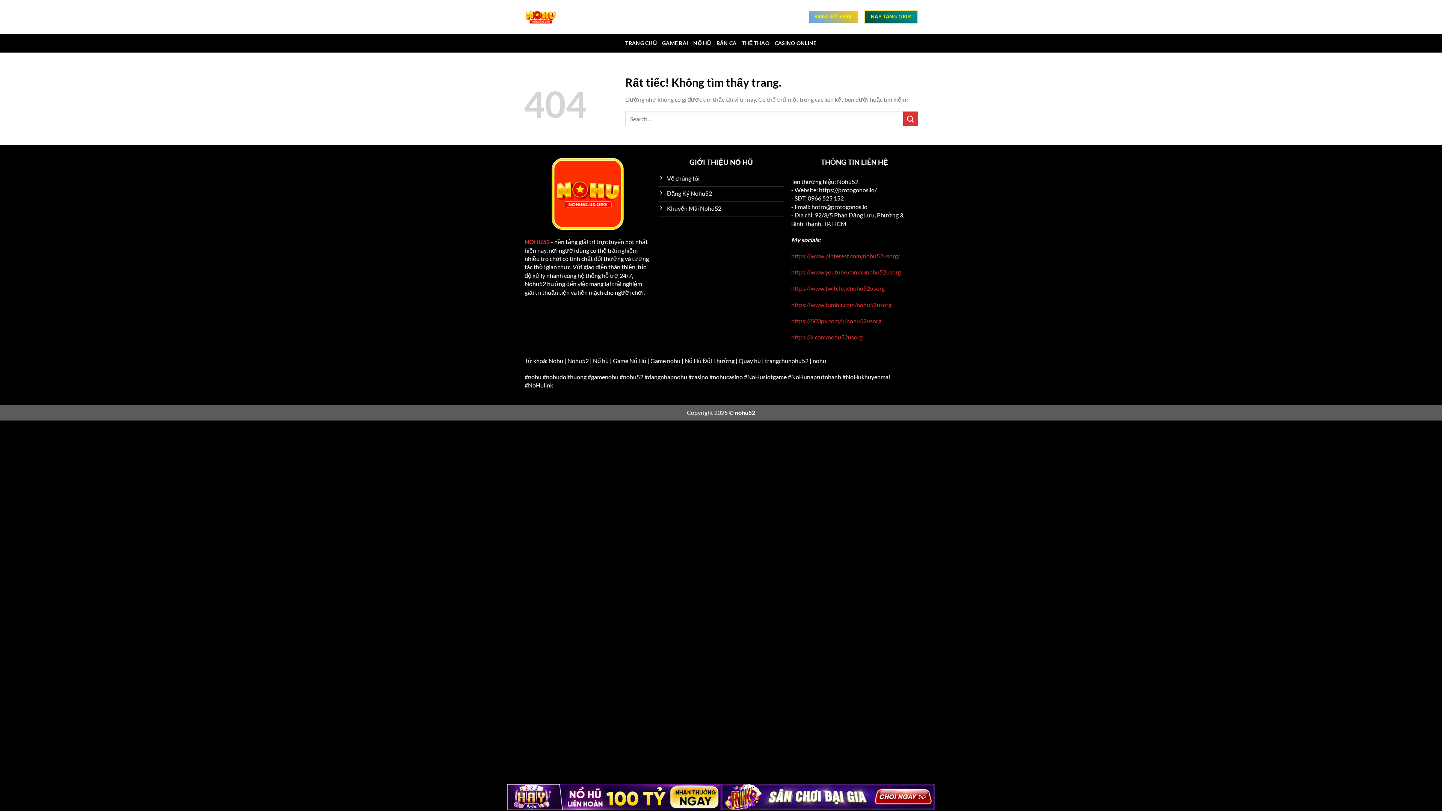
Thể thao (755, 43)
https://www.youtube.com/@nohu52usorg (846, 272)
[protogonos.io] (544, 17)
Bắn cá (726, 43)
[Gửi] (910, 119)
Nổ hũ (702, 43)
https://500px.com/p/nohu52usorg (836, 320)
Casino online (796, 43)
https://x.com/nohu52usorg (827, 337)
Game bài (675, 43)
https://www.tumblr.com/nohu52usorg (841, 304)
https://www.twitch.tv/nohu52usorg (838, 288)
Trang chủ (641, 43)
